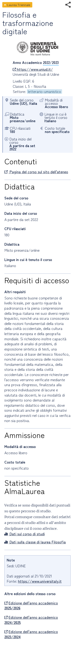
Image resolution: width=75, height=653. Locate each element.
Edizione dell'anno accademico (31, 606)
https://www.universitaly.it (40, 581)
